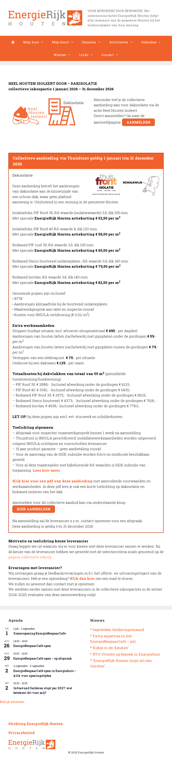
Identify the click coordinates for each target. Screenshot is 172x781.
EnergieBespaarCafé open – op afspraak (42, 658)
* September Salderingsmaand (117, 629)
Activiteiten (118, 42)
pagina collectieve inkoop (30, 557)
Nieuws (60, 55)
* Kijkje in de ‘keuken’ (109, 647)
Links (83, 55)
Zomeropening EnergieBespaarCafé (39, 633)
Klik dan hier (82, 578)
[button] (169, 3)
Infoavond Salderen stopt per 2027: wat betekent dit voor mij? (42, 690)
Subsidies (148, 42)
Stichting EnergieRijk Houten (35, 723)
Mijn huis (31, 42)
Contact (107, 55)
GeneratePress (103, 774)
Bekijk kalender (12, 702)
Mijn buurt (60, 42)
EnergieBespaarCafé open (32, 646)
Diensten (89, 42)
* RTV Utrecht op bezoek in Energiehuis (125, 654)
